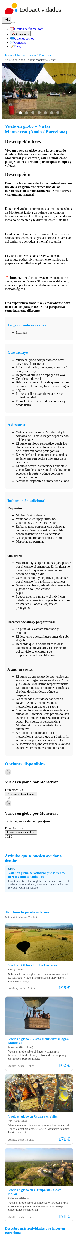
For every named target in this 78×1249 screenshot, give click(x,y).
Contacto (18, 42)
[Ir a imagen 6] (51, 112)
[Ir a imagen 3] (32, 112)
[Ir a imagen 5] (45, 112)
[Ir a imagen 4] (39, 112)
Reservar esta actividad (21, 794)
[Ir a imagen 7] (57, 112)
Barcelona (45, 55)
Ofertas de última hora (26, 29)
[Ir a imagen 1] (20, 112)
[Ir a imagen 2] (26, 112)
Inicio (8, 55)
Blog (15, 46)
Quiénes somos (22, 38)
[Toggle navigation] (13, 22)
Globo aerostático (25, 55)
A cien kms (22, 34)
